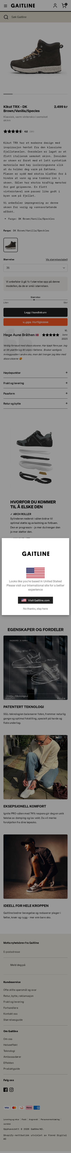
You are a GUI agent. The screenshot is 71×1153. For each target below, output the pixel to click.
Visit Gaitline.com (39, 600)
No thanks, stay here (35, 608)
